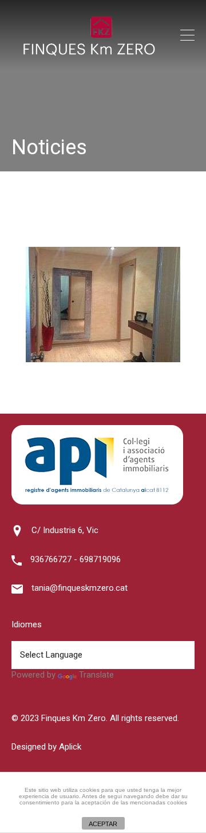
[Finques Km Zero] (88, 53)
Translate (96, 675)
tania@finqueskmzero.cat (79, 588)
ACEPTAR (103, 823)
